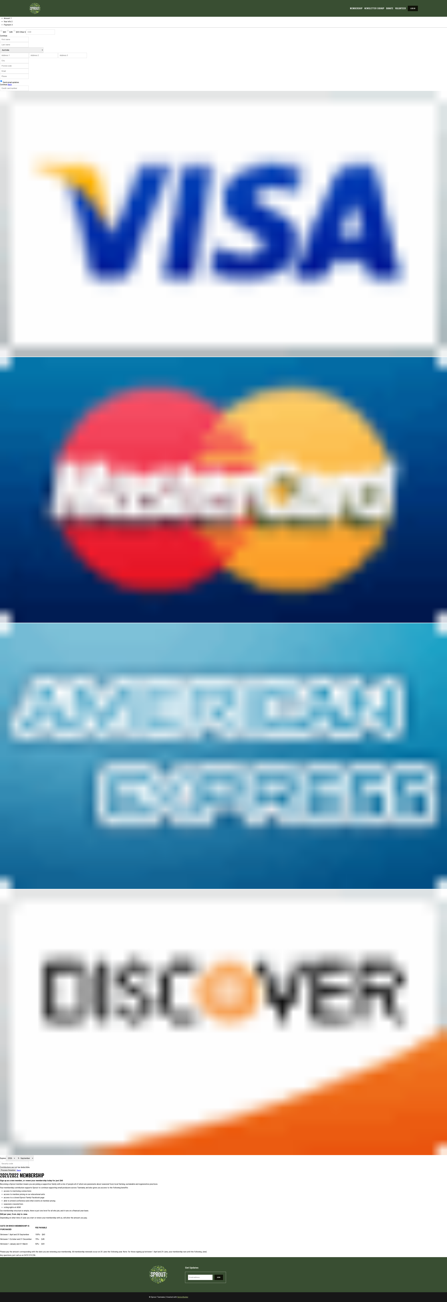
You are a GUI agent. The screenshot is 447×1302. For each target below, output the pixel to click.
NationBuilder (182, 1297)
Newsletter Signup (374, 8)
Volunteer (400, 8)
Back (10, 84)
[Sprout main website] (35, 8)
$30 (17, 32)
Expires (3, 1158)
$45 (11, 32)
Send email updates (10, 82)
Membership (356, 8)
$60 (4, 32)
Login (412, 8)
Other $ (23, 32)
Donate (389, 8)
